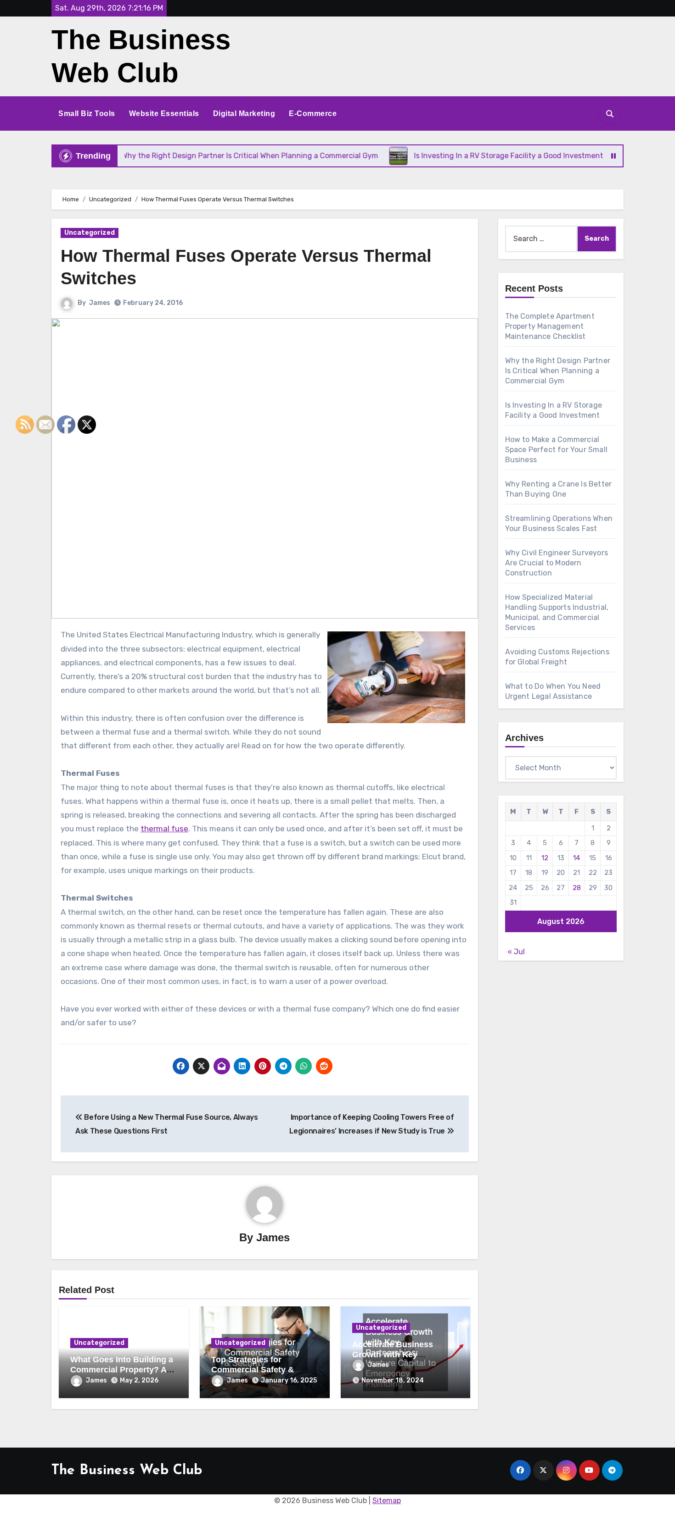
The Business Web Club (126, 1471)
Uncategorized (89, 233)
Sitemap (386, 1500)
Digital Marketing (244, 113)
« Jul (516, 951)
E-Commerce (313, 113)
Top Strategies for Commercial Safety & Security (252, 1369)
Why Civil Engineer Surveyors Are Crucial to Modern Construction (556, 562)
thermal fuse (164, 828)
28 (577, 888)
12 (544, 858)
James (99, 303)
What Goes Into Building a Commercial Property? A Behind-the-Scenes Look (121, 1369)
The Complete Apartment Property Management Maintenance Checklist (550, 326)
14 (576, 858)
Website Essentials (164, 113)
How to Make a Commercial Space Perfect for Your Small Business (556, 449)
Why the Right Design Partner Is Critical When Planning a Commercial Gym (558, 370)
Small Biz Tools (86, 113)
